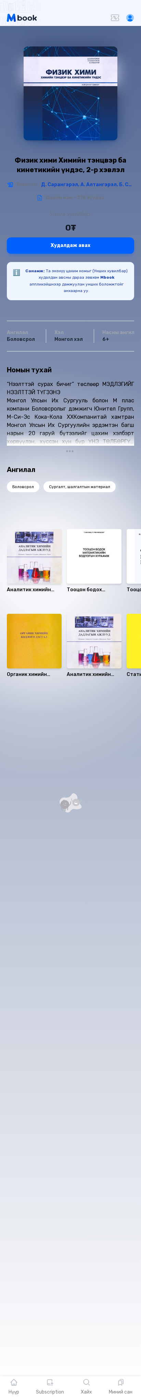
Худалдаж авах (70, 245)
